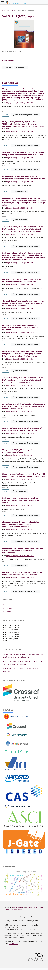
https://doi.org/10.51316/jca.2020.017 (20, 505)
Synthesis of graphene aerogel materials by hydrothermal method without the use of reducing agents (23, 500)
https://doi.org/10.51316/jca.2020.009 (20, 308)
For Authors (7, 608)
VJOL (36, 907)
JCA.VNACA (13, 944)
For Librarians (8, 611)
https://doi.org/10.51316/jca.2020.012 (20, 385)
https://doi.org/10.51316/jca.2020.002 (20, 131)
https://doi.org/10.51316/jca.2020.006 (20, 234)
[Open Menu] (2, 2)
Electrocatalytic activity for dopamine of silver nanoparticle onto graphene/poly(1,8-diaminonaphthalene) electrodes (21, 524)
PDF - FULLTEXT (20, 191)
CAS (41, 907)
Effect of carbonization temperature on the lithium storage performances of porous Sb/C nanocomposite (23, 550)
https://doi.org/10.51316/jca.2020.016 (20, 479)
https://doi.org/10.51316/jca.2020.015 (20, 455)
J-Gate (8, 909)
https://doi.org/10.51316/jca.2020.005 (20, 208)
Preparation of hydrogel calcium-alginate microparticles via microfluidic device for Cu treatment (21, 327)
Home (4, 10)
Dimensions (17, 909)
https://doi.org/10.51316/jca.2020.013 (20, 411)
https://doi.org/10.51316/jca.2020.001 (20, 103)
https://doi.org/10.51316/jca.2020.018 (20, 529)
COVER (8, 68)
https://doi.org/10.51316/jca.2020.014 (20, 433)
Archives (12, 10)
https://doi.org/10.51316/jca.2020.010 (20, 332)
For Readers (7, 605)
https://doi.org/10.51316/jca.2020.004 (20, 182)
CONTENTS (21, 68)
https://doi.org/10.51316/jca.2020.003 (20, 158)
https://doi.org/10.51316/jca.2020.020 (20, 577)
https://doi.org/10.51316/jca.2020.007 (20, 263)
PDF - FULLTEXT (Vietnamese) (26, 115)
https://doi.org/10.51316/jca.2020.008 (20, 284)
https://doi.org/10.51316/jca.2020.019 (20, 556)
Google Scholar (18, 907)
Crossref (28, 907)
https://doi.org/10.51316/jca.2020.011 (20, 359)
